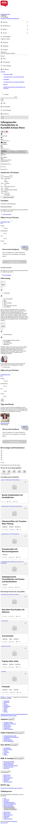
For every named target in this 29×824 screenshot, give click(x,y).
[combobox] (7, 98)
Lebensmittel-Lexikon (9, 762)
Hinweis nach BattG (8, 805)
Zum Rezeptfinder (6, 214)
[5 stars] (24, 471)
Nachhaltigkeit (7, 748)
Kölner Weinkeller (8, 781)
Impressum (6, 801)
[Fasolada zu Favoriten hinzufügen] (25, 674)
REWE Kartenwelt (8, 777)
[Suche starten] (15, 97)
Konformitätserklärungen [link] (9, 807)
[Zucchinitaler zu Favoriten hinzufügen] (25, 623)
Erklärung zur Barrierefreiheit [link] (10, 809)
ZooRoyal (6, 780)
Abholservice (7, 738)
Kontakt (5, 754)
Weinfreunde (7, 779)
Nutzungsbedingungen (9, 802)
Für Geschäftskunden (9, 741)
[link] (16, 76)
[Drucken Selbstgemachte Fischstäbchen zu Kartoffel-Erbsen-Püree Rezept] (2, 132)
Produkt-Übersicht (8, 739)
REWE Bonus (7, 725)
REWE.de (3, 697)
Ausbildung (6, 752)
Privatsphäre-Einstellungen (10, 803)
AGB (5, 798)
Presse (5, 753)
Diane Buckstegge (5, 423)
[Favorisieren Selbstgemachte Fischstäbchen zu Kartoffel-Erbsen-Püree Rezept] (6, 132)
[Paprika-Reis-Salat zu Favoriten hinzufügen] (25, 648)
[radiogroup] (14, 471)
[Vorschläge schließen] (2, 100)
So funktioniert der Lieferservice (11, 737)
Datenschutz (6, 799)
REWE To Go (7, 776)
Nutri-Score (6, 768)
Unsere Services (7, 726)
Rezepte (14, 86)
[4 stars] (19, 471)
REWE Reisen (7, 775)
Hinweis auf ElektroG (9, 806)
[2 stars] (9, 471)
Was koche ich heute (8, 767)
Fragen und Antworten (9, 761)
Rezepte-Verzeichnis (8, 764)
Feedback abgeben (14, 262)
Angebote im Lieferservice (10, 723)
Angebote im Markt (8, 722)
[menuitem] (14, 22)
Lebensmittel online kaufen (10, 735)
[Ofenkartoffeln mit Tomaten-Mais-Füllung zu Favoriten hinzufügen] (25, 508)
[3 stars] (14, 471)
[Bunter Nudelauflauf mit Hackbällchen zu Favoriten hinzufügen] (25, 482)
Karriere (5, 750)
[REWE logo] (3, 71)
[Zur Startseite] (6, 9)
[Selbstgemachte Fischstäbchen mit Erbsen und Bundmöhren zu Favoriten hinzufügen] (25, 564)
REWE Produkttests (8, 729)
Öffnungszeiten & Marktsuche (11, 765)
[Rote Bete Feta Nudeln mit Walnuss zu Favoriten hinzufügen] (25, 597)
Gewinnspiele (7, 727)
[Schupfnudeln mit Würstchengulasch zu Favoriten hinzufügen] (25, 536)
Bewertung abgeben (5, 474)
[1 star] (4, 471)
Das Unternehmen (8, 749)
